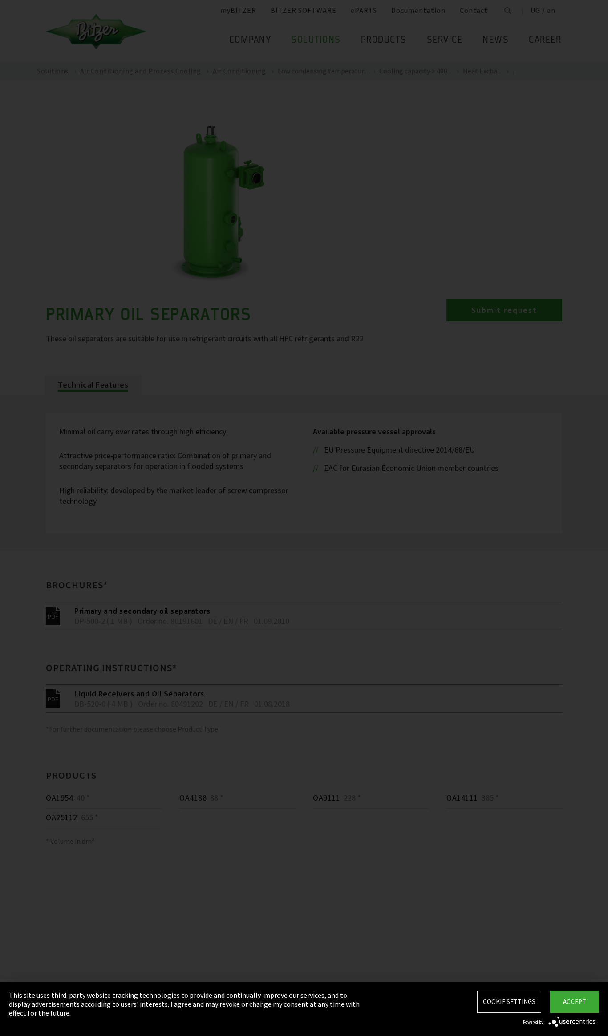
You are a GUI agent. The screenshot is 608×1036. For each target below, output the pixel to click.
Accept (574, 1001)
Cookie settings (509, 1001)
